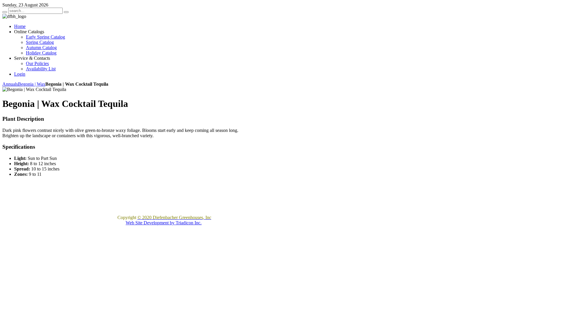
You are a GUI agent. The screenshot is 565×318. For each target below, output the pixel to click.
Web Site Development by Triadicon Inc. (164, 222)
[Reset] (66, 12)
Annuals (10, 84)
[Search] (4, 12)
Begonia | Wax (31, 84)
